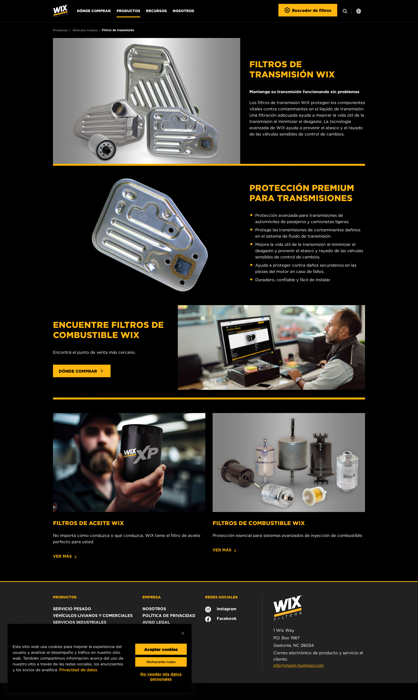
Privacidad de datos (78, 669)
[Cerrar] (183, 633)
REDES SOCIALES (221, 597)
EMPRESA (151, 597)
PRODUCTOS (65, 597)
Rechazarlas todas (161, 662)
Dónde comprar (94, 10)
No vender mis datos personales (161, 676)
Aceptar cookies (161, 649)
